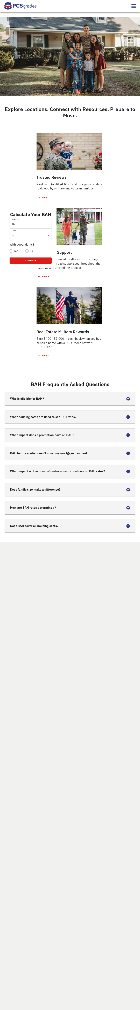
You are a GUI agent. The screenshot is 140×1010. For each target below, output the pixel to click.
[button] (33, 235)
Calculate (30, 260)
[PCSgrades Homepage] (20, 6)
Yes (16, 251)
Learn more (43, 196)
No (31, 251)
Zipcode (15, 219)
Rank (14, 231)
